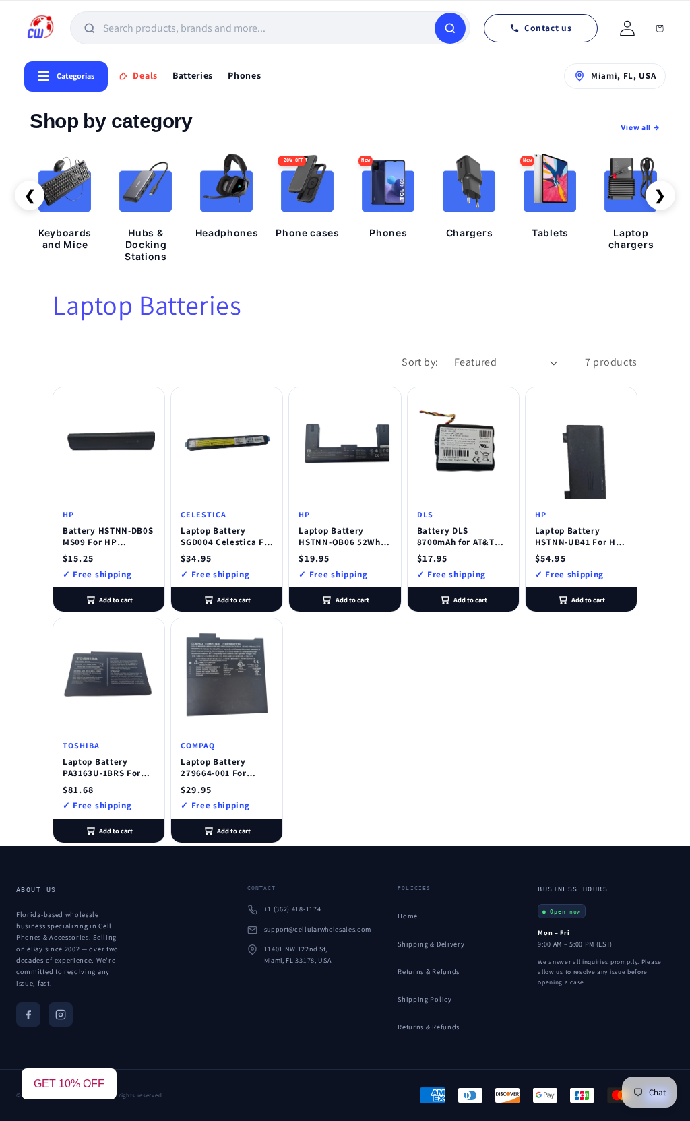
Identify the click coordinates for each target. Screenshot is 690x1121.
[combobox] (267, 28)
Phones (244, 75)
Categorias (75, 76)
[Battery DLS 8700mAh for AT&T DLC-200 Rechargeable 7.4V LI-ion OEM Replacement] (463, 443)
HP (68, 514)
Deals (145, 75)
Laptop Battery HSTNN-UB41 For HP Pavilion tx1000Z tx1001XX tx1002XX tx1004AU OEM (578, 536)
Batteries (192, 75)
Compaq (198, 745)
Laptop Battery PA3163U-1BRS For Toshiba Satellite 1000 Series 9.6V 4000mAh (102, 768)
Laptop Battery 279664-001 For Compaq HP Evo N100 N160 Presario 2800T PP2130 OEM (226, 768)
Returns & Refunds (429, 971)
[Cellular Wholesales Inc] (40, 28)
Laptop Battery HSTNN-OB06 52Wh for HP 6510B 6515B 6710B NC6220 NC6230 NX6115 (340, 536)
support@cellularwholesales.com (317, 929)
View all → (640, 127)
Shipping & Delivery (431, 944)
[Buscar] (450, 28)
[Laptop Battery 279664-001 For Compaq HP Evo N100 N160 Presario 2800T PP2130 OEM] (226, 674)
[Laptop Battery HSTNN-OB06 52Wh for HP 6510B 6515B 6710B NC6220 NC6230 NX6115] (344, 443)
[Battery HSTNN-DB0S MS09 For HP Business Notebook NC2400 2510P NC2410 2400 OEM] (108, 443)
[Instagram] (61, 1014)
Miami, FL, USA (623, 76)
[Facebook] (28, 1014)
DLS (425, 514)
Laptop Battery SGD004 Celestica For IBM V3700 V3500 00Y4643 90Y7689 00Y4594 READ (227, 536)
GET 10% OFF (69, 1083)
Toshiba (81, 745)
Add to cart (116, 599)
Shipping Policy (424, 999)
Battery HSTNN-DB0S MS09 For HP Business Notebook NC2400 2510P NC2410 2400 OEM (108, 536)
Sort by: (420, 362)
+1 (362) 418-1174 (292, 909)
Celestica (203, 514)
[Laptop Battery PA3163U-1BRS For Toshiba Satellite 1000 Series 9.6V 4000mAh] (108, 674)
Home (408, 915)
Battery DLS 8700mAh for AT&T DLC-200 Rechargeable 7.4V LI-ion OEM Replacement (457, 536)
